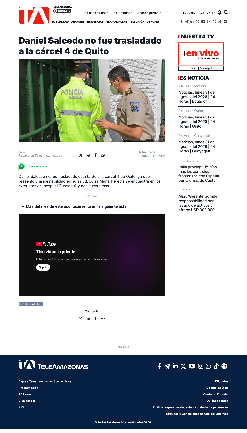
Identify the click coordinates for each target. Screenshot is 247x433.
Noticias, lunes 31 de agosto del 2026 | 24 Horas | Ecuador (196, 97)
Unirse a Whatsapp (36, 166)
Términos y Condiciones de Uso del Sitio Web (196, 414)
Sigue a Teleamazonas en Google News (45, 381)
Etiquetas (221, 381)
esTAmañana (123, 13)
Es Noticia (194, 78)
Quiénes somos (217, 401)
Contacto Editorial (215, 394)
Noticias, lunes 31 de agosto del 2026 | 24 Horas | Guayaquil (196, 146)
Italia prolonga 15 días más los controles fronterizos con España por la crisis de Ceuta (198, 174)
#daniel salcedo (30, 303)
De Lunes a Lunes (95, 13)
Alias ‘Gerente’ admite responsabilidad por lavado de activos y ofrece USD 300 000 (197, 203)
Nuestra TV (197, 36)
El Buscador (27, 401)
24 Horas (153, 21)
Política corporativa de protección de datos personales (190, 407)
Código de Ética (217, 388)
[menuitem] (60, 21)
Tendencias (95, 21)
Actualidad (60, 21)
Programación (116, 21)
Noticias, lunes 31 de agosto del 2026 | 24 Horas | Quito (196, 121)
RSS (21, 407)
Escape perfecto (149, 13)
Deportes (77, 21)
